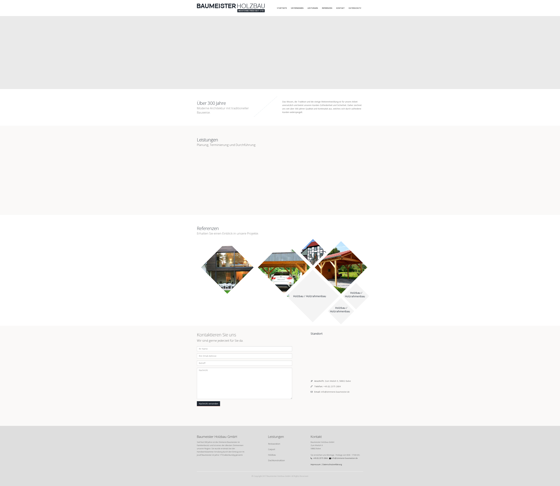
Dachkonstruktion (276, 460)
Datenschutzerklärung (332, 464)
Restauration (274, 443)
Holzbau (272, 454)
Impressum (316, 464)
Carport (271, 449)
